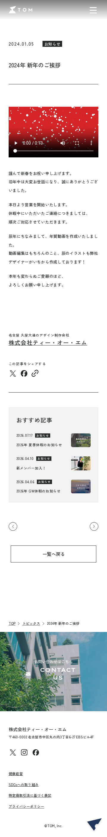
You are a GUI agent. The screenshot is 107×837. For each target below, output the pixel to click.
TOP (12, 623)
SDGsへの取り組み (24, 784)
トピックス (31, 623)
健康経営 (16, 773)
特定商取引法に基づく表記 (30, 795)
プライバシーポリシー (26, 806)
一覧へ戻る (54, 554)
